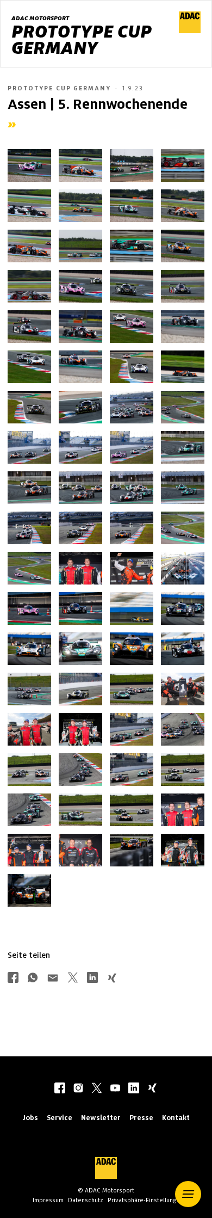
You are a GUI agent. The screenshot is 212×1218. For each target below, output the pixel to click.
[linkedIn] (133, 1089)
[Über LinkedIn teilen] (92, 979)
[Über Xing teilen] (112, 979)
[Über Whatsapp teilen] (32, 979)
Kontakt (176, 1117)
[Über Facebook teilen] (13, 979)
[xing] (152, 1089)
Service (59, 1117)
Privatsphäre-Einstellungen (146, 1200)
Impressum (48, 1200)
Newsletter (101, 1117)
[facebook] (59, 1089)
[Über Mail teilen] (53, 979)
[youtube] (115, 1089)
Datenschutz (85, 1200)
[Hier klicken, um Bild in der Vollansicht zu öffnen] (29, 165)
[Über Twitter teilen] (72, 979)
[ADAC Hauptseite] (190, 30)
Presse (141, 1117)
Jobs (30, 1117)
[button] (188, 1194)
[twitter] (96, 1089)
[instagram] (78, 1089)
